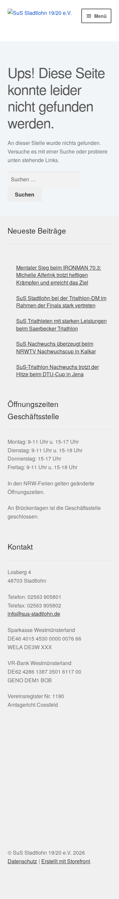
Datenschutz (22, 861)
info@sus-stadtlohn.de (34, 613)
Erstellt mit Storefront (65, 861)
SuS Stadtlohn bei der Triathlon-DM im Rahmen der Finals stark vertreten (61, 301)
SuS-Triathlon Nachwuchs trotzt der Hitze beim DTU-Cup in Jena (57, 370)
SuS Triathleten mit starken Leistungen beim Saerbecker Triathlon (61, 324)
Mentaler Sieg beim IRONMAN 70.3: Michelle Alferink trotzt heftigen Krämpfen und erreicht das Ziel (58, 275)
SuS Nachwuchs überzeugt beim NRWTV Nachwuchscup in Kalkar (56, 347)
